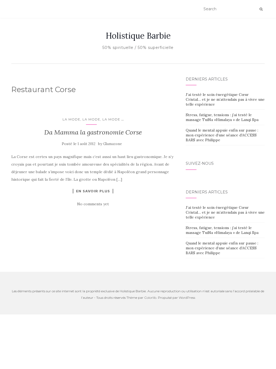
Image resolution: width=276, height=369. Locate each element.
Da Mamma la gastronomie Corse (93, 132)
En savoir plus (93, 191)
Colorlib (150, 298)
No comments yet (93, 204)
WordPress (187, 298)
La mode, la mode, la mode (91, 119)
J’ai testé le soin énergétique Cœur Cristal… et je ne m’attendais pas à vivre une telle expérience (225, 99)
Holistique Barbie (138, 36)
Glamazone (112, 144)
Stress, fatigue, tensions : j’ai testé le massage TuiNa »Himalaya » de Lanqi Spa (222, 117)
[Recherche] (261, 9)
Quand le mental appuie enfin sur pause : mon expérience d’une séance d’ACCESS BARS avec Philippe (222, 135)
